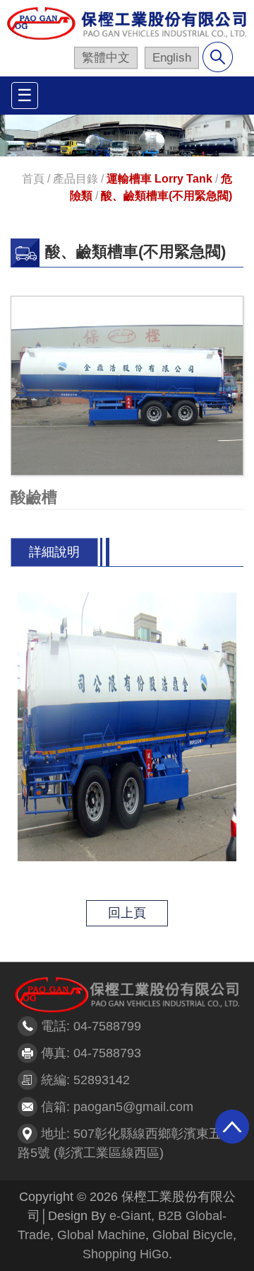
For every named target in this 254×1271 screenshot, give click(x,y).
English (171, 57)
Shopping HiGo (126, 1254)
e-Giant (130, 1216)
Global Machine (101, 1235)
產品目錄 (75, 179)
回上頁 (127, 913)
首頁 (33, 179)
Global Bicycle (192, 1235)
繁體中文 (106, 57)
